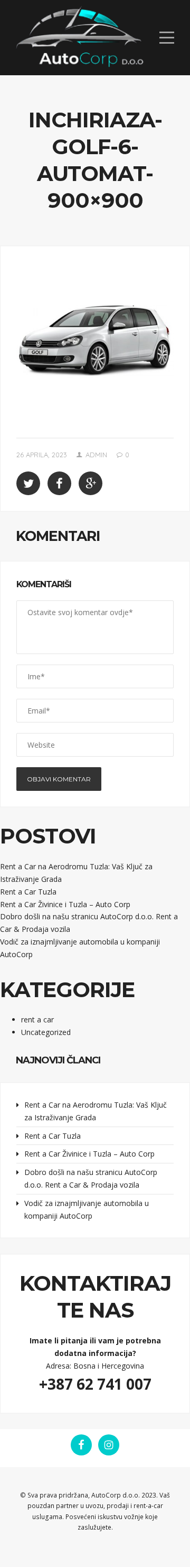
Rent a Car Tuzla (28, 892)
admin (96, 454)
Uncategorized (46, 1032)
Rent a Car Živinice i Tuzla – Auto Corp (65, 904)
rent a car (37, 1019)
